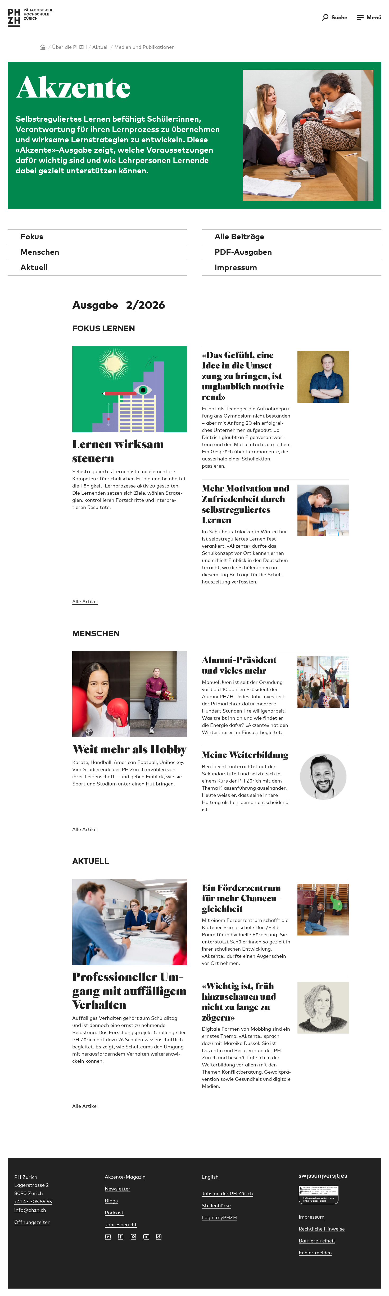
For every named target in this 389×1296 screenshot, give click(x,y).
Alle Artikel (85, 602)
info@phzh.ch (30, 1210)
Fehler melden (315, 1253)
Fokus (31, 237)
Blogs (111, 1201)
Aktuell (100, 47)
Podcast (114, 1213)
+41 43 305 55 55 (33, 1202)
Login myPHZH (219, 1217)
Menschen (39, 252)
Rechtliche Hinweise (322, 1229)
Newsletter (117, 1189)
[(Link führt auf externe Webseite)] (337, 1176)
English (210, 1177)
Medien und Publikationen (144, 47)
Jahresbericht (121, 1225)
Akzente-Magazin (125, 1177)
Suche (339, 17)
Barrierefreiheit (317, 1241)
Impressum (236, 268)
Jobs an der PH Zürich (227, 1194)
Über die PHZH (69, 47)
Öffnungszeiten (32, 1222)
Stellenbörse (216, 1205)
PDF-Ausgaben (243, 252)
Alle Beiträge (239, 237)
